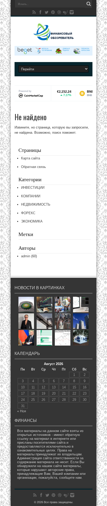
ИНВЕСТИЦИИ (32, 188)
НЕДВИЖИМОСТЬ (35, 204)
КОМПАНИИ (30, 196)
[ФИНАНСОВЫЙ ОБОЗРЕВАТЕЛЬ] (53, 37)
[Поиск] (88, 4)
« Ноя (21, 411)
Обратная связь (33, 167)
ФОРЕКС (28, 213)
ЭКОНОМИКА (32, 221)
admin (25, 256)
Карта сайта (30, 158)
